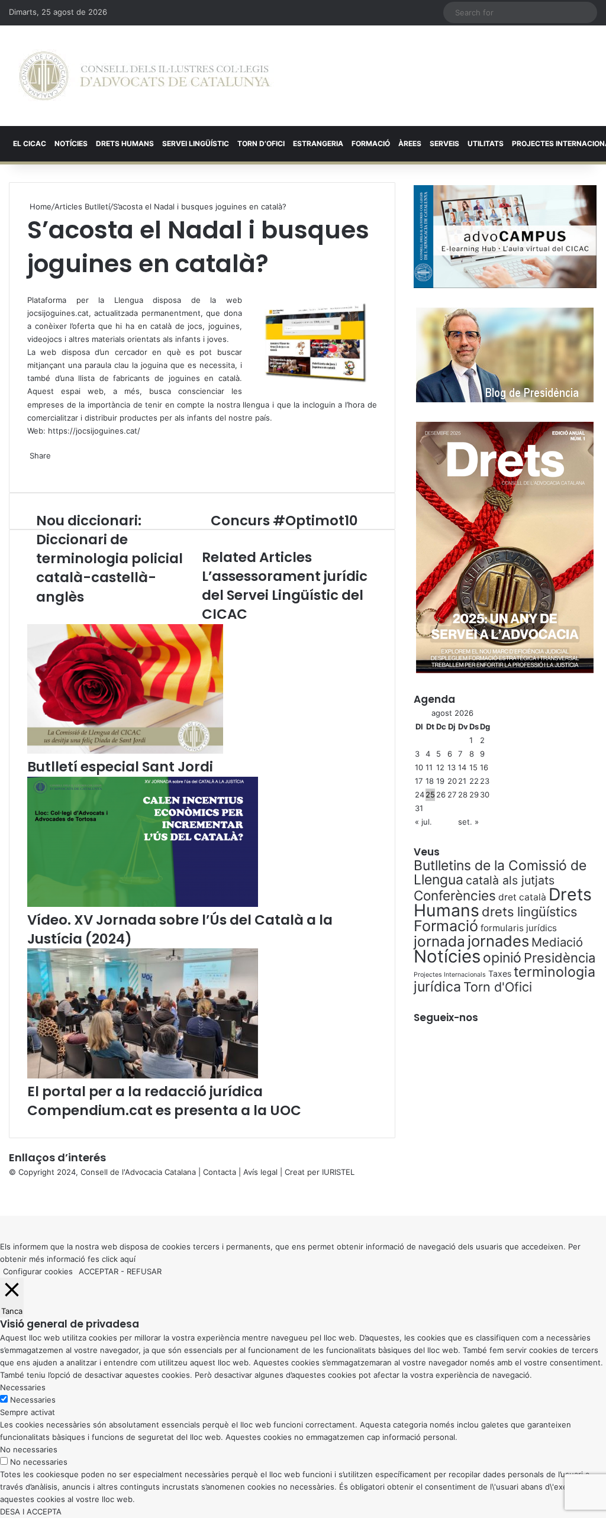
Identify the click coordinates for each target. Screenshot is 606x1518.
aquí (128, 1259)
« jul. (423, 821)
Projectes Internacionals (450, 974)
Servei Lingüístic (195, 143)
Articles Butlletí (82, 206)
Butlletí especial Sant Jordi (120, 766)
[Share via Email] (35, 468)
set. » (468, 821)
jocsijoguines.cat (58, 313)
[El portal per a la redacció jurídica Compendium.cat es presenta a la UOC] (142, 1075)
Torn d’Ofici (261, 143)
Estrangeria (318, 143)
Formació (371, 143)
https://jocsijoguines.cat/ (94, 430)
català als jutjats (510, 880)
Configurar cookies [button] (38, 1271)
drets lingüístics (529, 911)
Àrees (409, 143)
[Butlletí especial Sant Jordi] (125, 750)
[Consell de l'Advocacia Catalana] (145, 75)
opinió (502, 957)
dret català (522, 897)
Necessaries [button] (23, 1387)
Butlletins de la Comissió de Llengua (500, 872)
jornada (439, 941)
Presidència (559, 957)
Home (39, 206)
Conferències (455, 895)
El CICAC (29, 143)
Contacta (219, 1172)
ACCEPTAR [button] (98, 1271)
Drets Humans (125, 143)
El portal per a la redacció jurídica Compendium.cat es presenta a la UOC (164, 1101)
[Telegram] (33, 468)
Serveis (444, 143)
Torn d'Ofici (497, 986)
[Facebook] (1, 1197)
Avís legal (260, 1172)
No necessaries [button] (28, 1449)
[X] (28, 287)
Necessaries (33, 1399)
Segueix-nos (446, 1017)
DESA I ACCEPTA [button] (31, 1511)
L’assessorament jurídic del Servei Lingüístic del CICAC (285, 595)
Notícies (71, 143)
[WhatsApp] (31, 287)
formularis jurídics (519, 928)
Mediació (557, 942)
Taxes (499, 973)
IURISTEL (338, 1172)
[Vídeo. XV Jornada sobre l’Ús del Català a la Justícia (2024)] (142, 904)
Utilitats (486, 143)
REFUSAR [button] (144, 1271)
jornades (498, 941)
